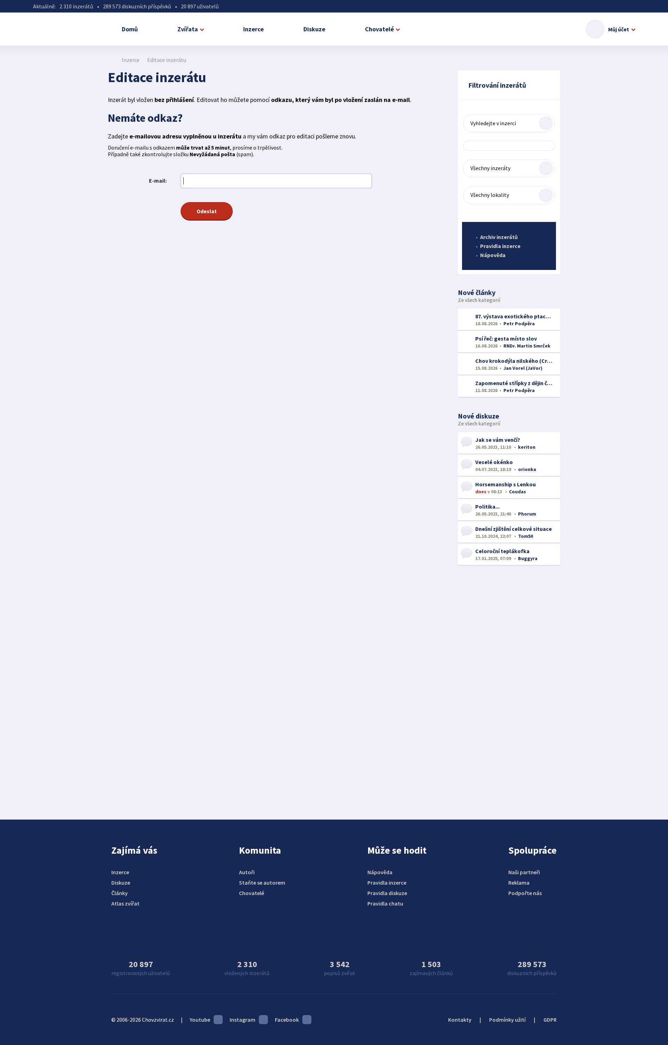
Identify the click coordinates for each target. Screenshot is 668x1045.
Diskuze (314, 29)
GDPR (550, 1019)
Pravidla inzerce (500, 245)
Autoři (247, 872)
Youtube (200, 1019)
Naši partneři (524, 872)
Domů (130, 29)
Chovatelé (379, 29)
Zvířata (187, 29)
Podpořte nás (525, 893)
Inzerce (253, 29)
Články (119, 893)
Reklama (519, 882)
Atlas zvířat (125, 903)
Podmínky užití (507, 1019)
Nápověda (493, 255)
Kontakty (459, 1019)
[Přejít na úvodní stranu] (111, 59)
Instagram (242, 1019)
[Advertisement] (509, 684)
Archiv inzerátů (499, 236)
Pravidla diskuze (387, 893)
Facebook (287, 1019)
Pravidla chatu (385, 903)
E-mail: (158, 180)
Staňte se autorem (262, 882)
